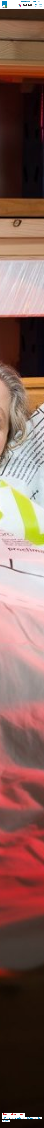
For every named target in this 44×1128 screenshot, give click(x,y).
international (37, 2)
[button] (36, 6)
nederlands (25, 2)
